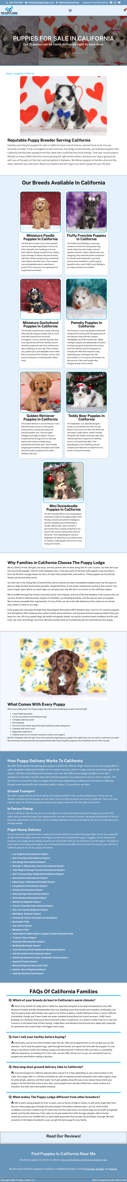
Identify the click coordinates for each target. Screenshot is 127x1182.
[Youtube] (119, 2)
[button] (70, 10)
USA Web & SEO (118, 1180)
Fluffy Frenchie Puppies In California (86, 237)
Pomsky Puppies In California (86, 324)
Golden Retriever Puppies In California (40, 417)
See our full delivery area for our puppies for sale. (84, 1159)
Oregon (113, 1169)
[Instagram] (115, 2)
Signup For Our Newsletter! (95, 2)
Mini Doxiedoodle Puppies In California (63, 507)
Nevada (100, 1169)
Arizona (91, 1169)
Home (9, 73)
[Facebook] (111, 2)
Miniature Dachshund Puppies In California (40, 324)
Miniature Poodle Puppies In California (40, 237)
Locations (18, 73)
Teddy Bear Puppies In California (86, 417)
